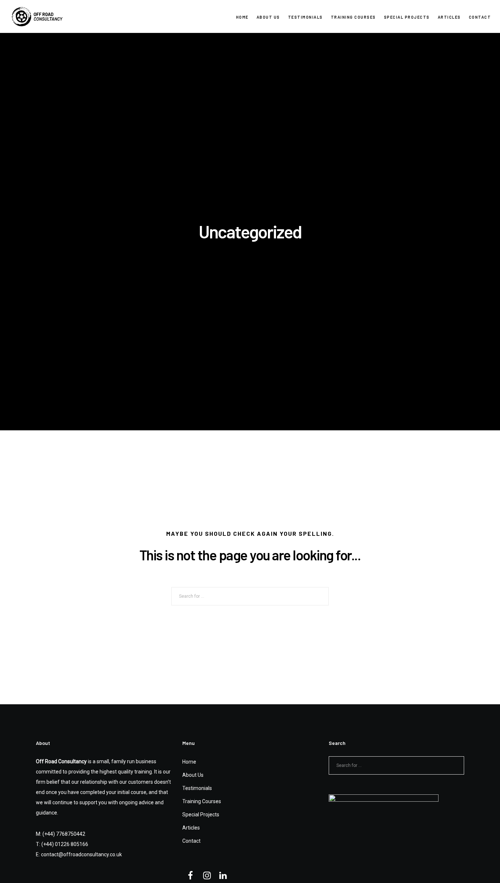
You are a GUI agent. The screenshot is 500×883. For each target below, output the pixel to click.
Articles (191, 828)
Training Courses (201, 801)
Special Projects (200, 814)
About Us (193, 775)
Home (189, 762)
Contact (191, 841)
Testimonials (197, 788)
